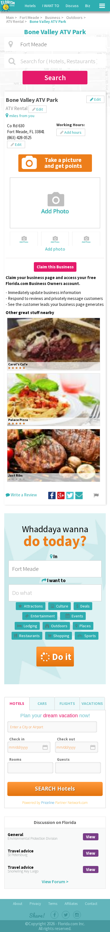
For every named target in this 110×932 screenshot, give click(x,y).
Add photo (55, 249)
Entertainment (43, 616)
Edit (97, 99)
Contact (91, 903)
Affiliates (71, 903)
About (17, 903)
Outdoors (74, 17)
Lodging (30, 625)
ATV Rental (15, 21)
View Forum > (55, 881)
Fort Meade (29, 17)
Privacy (35, 903)
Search (55, 77)
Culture (62, 606)
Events (77, 616)
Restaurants (29, 635)
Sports (90, 635)
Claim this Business (55, 266)
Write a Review (23, 494)
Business (52, 17)
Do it (61, 657)
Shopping (61, 635)
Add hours (72, 132)
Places (85, 625)
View (90, 836)
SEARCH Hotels (55, 788)
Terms (52, 903)
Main (10, 17)
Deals (85, 606)
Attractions (33, 606)
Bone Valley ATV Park (48, 21)
